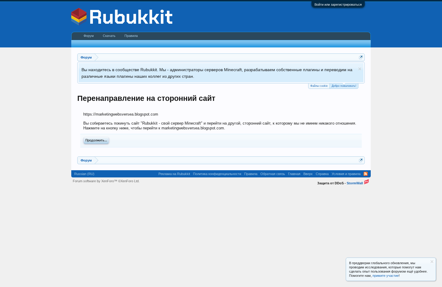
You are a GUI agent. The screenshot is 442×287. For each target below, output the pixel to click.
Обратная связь (272, 174)
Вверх (308, 174)
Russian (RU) (84, 174)
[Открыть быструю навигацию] (361, 57)
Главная (294, 174)
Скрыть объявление (360, 69)
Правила (131, 36)
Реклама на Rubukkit (174, 174)
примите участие (386, 275)
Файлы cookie (319, 85)
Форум (89, 36)
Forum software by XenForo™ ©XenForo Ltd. (106, 181)
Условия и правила (346, 174)
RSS (366, 174)
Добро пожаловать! (344, 85)
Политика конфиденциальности (217, 174)
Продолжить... (96, 140)
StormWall (355, 183)
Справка (322, 174)
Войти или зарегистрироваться (338, 4)
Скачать (109, 36)
